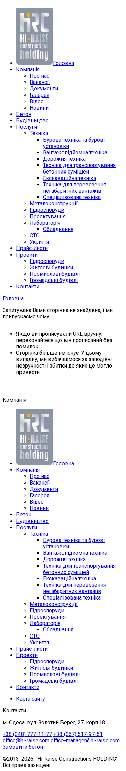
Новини (39, 108)
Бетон (23, 114)
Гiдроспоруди (47, 261)
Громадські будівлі (54, 280)
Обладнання (58, 229)
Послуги (26, 127)
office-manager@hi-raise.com (85, 740)
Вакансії (40, 82)
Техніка (39, 133)
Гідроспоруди (47, 210)
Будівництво (32, 120)
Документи (44, 88)
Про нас (39, 76)
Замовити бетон (23, 747)
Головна (13, 298)
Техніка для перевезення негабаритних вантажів (74, 187)
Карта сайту (30, 699)
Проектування (48, 216)
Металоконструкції (54, 203)
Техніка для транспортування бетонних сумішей (79, 168)
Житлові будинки (51, 267)
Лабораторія (45, 223)
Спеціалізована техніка (72, 197)
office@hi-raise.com (26, 740)
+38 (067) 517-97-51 (78, 734)
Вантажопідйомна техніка (75, 152)
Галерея (39, 95)
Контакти (27, 286)
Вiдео (37, 101)
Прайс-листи (32, 248)
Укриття (39, 242)
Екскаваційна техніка (69, 178)
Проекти (27, 255)
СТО (35, 235)
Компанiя (28, 69)
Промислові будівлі (55, 274)
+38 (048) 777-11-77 (27, 734)
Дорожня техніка (64, 159)
